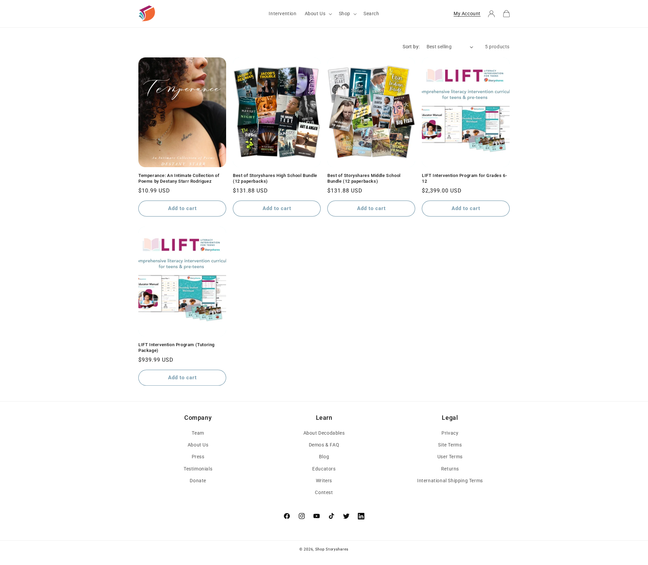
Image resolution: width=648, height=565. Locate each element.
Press (198, 456)
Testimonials (198, 468)
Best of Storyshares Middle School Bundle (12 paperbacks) (364, 178)
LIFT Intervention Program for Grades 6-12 (464, 178)
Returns (450, 468)
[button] (318, 13)
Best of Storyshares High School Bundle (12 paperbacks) (275, 178)
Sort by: (411, 46)
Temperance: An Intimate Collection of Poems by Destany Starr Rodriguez (178, 178)
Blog (324, 456)
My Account (467, 13)
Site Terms (450, 444)
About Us (198, 444)
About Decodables (324, 433)
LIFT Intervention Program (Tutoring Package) (176, 347)
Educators (323, 468)
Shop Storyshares (332, 549)
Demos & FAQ (324, 444)
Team (198, 433)
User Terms (450, 456)
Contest (324, 492)
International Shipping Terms (450, 480)
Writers (324, 480)
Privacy (449, 433)
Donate (198, 480)
